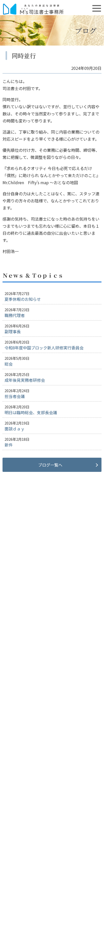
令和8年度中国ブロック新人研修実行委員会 (44, 348)
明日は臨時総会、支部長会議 (31, 412)
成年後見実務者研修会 (25, 380)
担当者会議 (15, 396)
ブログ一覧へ (50, 465)
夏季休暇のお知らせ (23, 299)
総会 (9, 364)
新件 (9, 445)
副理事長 (13, 331)
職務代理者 (15, 315)
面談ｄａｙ (15, 429)
